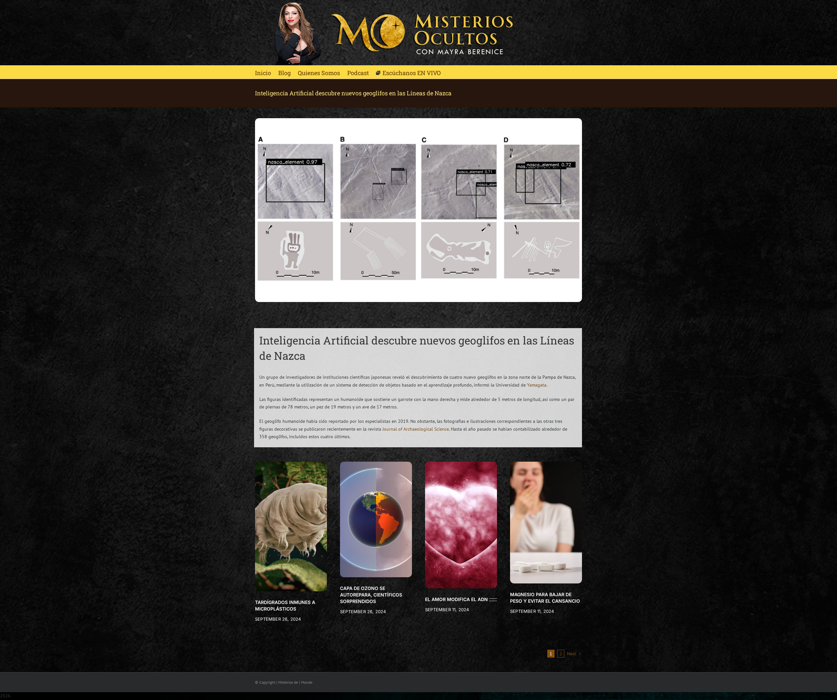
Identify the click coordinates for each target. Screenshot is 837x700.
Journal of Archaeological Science (416, 429)
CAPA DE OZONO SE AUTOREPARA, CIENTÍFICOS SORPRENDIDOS (371, 594)
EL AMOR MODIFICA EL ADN (456, 599)
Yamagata (536, 385)
